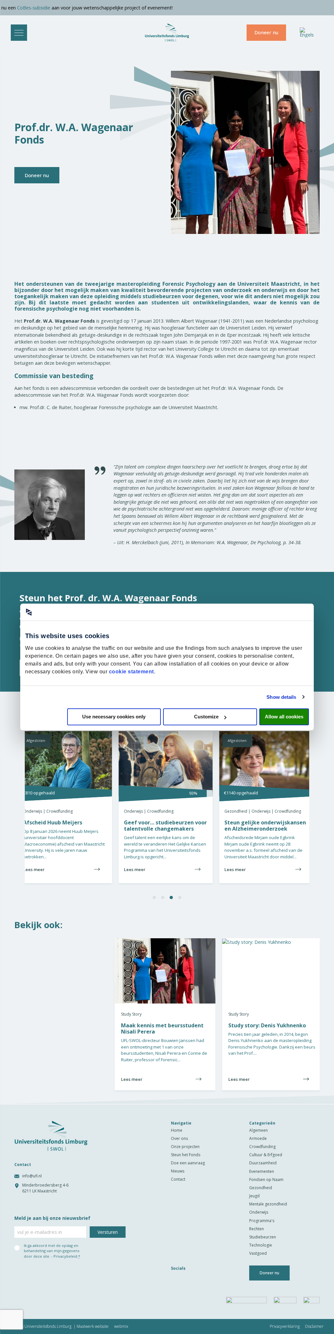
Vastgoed (258, 1253)
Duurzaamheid (263, 1163)
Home (176, 1130)
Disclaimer (314, 1326)
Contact (178, 1179)
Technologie (260, 1245)
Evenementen (261, 1171)
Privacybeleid (65, 1256)
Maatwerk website (93, 1326)
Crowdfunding (262, 1146)
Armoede (258, 1138)
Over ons (179, 1138)
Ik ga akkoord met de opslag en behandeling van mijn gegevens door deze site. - (52, 1251)
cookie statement (131, 671)
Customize (206, 716)
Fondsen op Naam (266, 1179)
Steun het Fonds (185, 1155)
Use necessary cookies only (113, 716)
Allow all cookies (284, 716)
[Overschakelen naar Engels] (306, 32)
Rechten (256, 1229)
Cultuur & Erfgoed (265, 1155)
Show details (281, 697)
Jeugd (254, 1196)
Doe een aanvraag (188, 1163)
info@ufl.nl (32, 1176)
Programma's (261, 1220)
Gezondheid (260, 1187)
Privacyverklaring (285, 1326)
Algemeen (258, 1130)
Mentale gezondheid (268, 1204)
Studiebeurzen (262, 1237)
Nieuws (177, 1171)
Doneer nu (266, 32)
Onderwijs (258, 1212)
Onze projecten (185, 1146)
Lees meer (246, 872)
